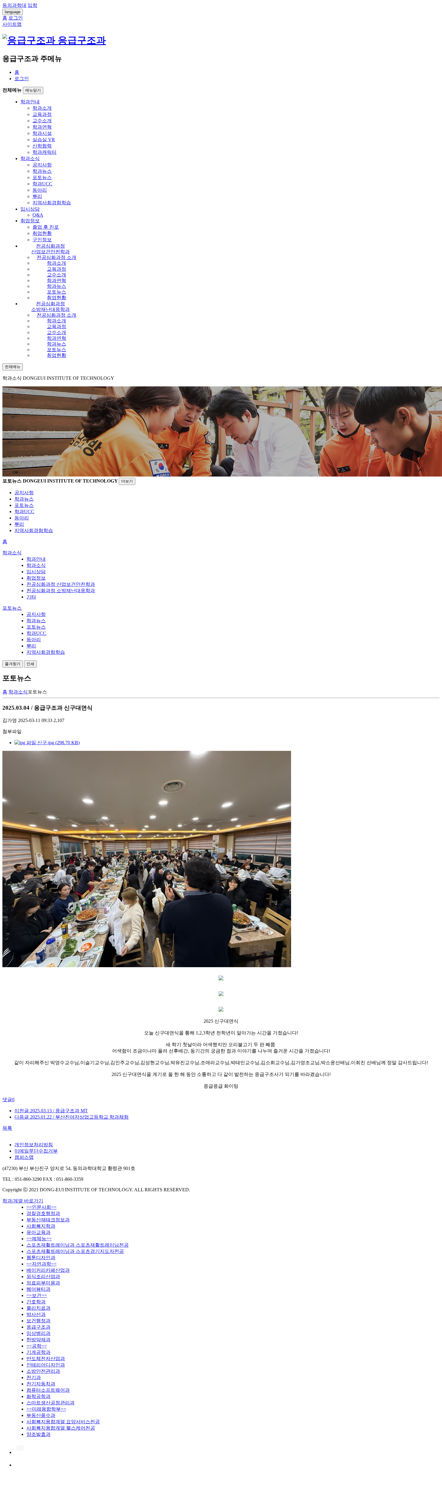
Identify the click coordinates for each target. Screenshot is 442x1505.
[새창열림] (20, 1452)
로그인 (21, 78)
